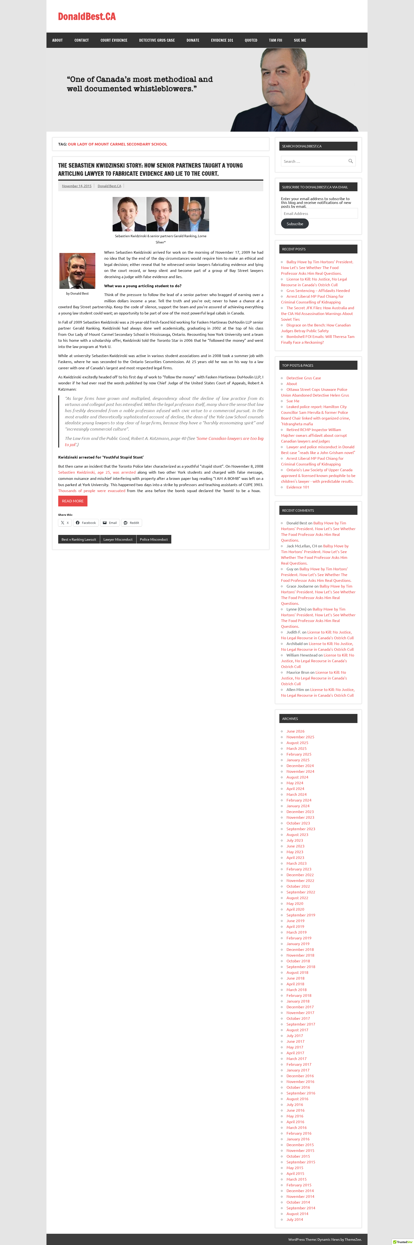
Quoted (251, 40)
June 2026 (296, 731)
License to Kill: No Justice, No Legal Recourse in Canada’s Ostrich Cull (317, 660)
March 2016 (297, 1127)
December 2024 (300, 765)
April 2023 (295, 857)
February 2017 (299, 1064)
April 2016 (295, 1121)
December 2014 (300, 1190)
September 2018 (301, 966)
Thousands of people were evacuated (91, 490)
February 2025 (299, 753)
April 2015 (295, 1173)
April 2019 (295, 926)
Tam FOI (275, 40)
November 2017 (300, 1012)
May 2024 (295, 782)
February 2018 (299, 995)
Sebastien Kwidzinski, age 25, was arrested (97, 472)
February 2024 (299, 799)
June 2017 (296, 1041)
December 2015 (300, 1144)
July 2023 (295, 840)
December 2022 (300, 874)
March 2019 (297, 932)
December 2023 (300, 811)
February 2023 (299, 868)
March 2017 (297, 1058)
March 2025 (297, 748)
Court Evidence (114, 40)
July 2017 (295, 1035)
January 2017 (298, 1069)
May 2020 (295, 903)
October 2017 (298, 1018)
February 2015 (299, 1184)
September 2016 (301, 1092)
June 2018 (296, 978)
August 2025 (297, 742)
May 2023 (295, 851)
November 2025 (300, 736)
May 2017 (295, 1046)
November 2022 (300, 880)
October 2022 (298, 886)
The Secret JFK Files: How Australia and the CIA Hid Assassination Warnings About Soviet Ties (317, 313)
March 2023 (297, 863)
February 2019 (299, 937)
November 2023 (300, 817)
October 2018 (298, 960)
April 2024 (295, 788)
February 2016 (299, 1133)
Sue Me (300, 40)
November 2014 (300, 1196)
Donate (193, 40)
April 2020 (295, 909)
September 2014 (301, 1207)
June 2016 (296, 1110)
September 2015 (301, 1161)
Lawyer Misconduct (118, 539)
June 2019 (296, 920)
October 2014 (298, 1202)
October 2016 (298, 1087)
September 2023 (301, 828)
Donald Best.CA (109, 186)
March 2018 (297, 989)
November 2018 (300, 955)
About (57, 40)
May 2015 (295, 1167)
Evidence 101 (222, 40)
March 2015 (297, 1179)
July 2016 (295, 1104)
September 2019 (301, 914)
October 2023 (298, 822)
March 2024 (297, 794)
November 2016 (300, 1081)
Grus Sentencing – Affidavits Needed (318, 290)
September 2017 (301, 1023)
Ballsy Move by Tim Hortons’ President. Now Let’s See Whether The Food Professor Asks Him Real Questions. (317, 267)
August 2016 (297, 1098)
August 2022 (297, 897)
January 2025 (298, 759)
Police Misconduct (154, 539)
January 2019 (298, 943)
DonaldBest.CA (87, 16)
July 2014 (295, 1219)
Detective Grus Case (157, 40)
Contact (82, 40)
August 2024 (297, 776)
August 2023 (297, 834)
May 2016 (295, 1115)
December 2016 (300, 1075)
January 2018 (298, 1000)
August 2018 (297, 972)
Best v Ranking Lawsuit (79, 539)
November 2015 (300, 1150)
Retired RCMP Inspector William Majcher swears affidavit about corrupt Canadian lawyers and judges (314, 435)
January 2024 (298, 805)
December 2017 (300, 1006)
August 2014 (297, 1213)
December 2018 (300, 949)
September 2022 (301, 891)
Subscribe (295, 223)
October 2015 (298, 1156)
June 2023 (296, 845)
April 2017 (295, 1052)
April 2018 (295, 983)
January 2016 (298, 1138)
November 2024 (300, 771)
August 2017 (297, 1029)
